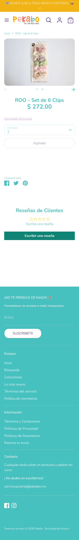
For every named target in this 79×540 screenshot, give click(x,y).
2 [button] (42, 89)
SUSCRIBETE (23, 333)
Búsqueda (11, 370)
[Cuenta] (59, 18)
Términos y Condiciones (22, 421)
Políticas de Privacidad (21, 428)
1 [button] (37, 89)
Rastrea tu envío (16, 443)
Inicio (7, 33)
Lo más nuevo (14, 384)
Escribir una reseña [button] (39, 235)
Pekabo (39, 528)
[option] (39, 62)
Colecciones (13, 377)
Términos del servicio (20, 391)
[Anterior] (5, 89)
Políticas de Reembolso (22, 436)
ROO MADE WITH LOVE (18, 118)
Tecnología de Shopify (56, 528)
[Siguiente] (73, 89)
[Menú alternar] (5, 20)
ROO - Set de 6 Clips (27, 33)
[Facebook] (6, 505)
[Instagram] (13, 505)
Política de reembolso (20, 398)
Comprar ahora (39, 155)
